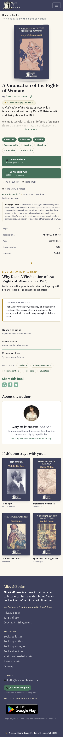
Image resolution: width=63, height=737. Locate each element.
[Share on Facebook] (10, 384)
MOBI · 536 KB (12, 182)
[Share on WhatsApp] (4, 384)
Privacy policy (12, 612)
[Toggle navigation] (56, 5)
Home (5, 15)
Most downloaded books (18, 656)
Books (15, 15)
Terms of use (11, 617)
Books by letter (13, 636)
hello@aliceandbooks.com (23, 680)
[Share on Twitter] (16, 384)
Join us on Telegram (19, 687)
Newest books (12, 661)
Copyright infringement (18, 622)
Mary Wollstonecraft (19, 96)
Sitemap (8, 666)
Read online (30, 182)
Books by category (14, 646)
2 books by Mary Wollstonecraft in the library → (31, 438)
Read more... (31, 129)
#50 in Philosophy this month (20, 102)
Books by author (13, 641)
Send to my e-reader (15, 189)
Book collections (13, 651)
